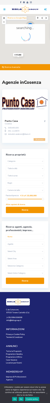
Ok (14, 399)
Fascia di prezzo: (12, 195)
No (21, 399)
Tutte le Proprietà (13, 351)
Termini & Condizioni (14, 337)
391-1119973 (13, 131)
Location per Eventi (14, 363)
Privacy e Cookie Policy (15, 334)
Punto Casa (11, 121)
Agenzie (9, 380)
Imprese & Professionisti (16, 377)
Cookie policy (32, 399)
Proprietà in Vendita (14, 354)
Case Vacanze (11, 360)
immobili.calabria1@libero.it (19, 134)
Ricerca (25, 210)
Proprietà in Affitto (14, 357)
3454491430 (13, 128)
